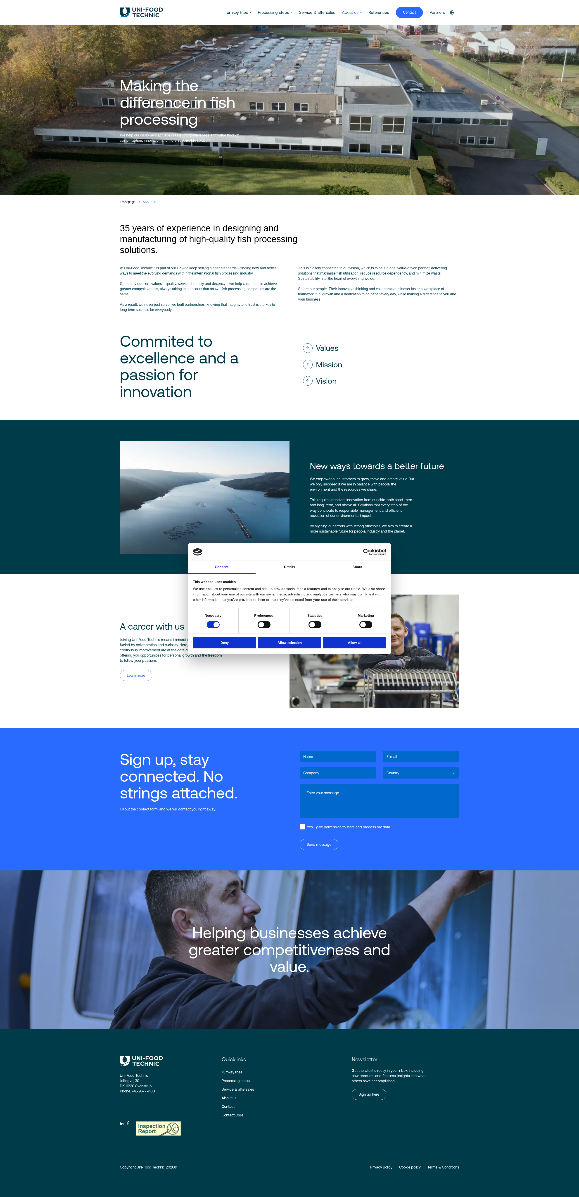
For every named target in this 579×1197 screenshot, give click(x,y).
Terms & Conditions (443, 1167)
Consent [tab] (221, 567)
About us (350, 12)
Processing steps (273, 12)
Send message (319, 844)
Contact (409, 12)
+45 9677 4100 (143, 1091)
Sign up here (369, 1094)
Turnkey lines (236, 12)
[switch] (260, 623)
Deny (225, 643)
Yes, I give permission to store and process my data (348, 827)
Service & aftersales (317, 12)
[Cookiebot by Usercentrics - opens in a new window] (366, 552)
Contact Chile (232, 1115)
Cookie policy (410, 1167)
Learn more (136, 675)
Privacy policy (381, 1167)
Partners (437, 12)
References (378, 12)
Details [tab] (289, 567)
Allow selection (290, 643)
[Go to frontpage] (141, 12)
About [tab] (357, 567)
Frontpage (128, 202)
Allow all (354, 643)
